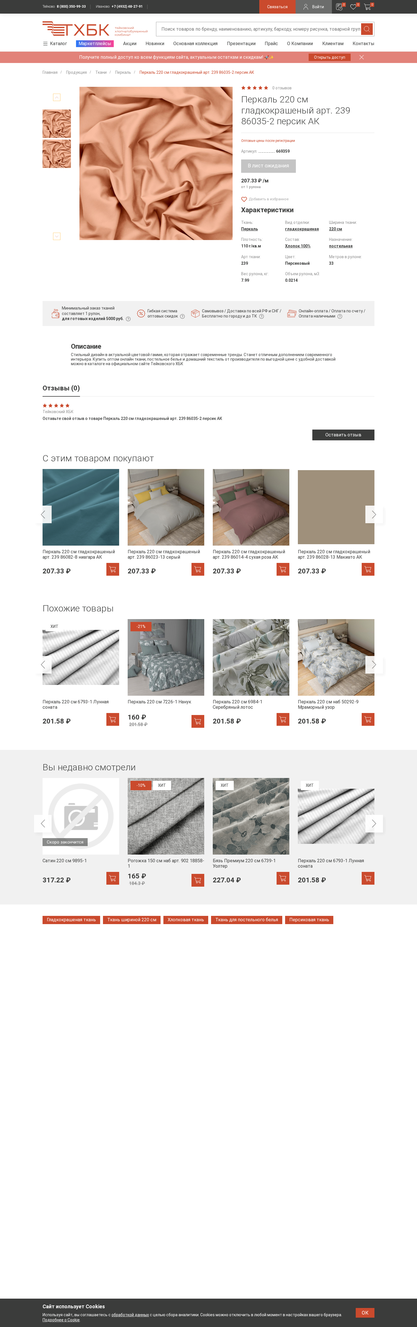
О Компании (300, 43)
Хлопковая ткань (186, 919)
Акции (129, 43)
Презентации (241, 43)
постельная (341, 246)
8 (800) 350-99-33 (71, 7)
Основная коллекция (195, 43)
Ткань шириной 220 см (131, 919)
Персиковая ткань (309, 919)
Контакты (363, 43)
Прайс (271, 43)
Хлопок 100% (298, 246)
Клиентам (333, 43)
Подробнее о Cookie (61, 1320)
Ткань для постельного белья (246, 919)
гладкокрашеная (302, 229)
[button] (56, 97)
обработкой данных (130, 1315)
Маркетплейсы (95, 43)
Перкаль (249, 229)
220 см (335, 229)
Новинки (155, 43)
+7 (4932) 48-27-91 (127, 7)
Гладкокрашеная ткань (71, 919)
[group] (81, 525)
